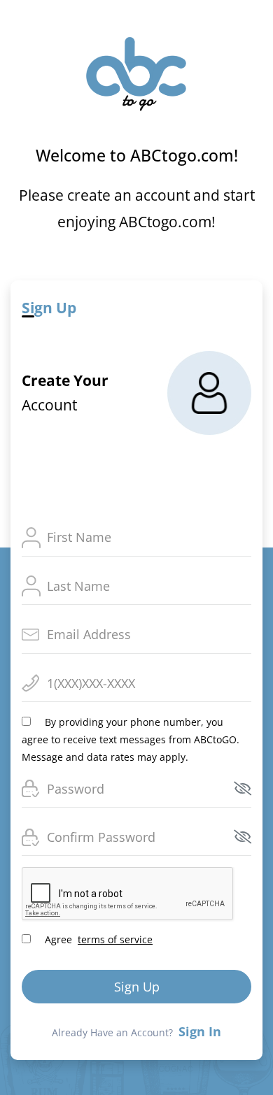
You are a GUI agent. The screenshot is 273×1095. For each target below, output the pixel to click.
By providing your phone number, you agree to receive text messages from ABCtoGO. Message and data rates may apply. (130, 739)
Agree (97, 939)
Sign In (199, 1031)
